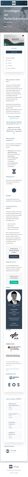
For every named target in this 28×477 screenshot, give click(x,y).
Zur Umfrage (14, 282)
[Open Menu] (2, 3)
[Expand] (7, 403)
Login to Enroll (14, 52)
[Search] (25, 3)
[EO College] (7, 451)
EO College (13, 450)
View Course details (8, 22)
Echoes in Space (14, 256)
